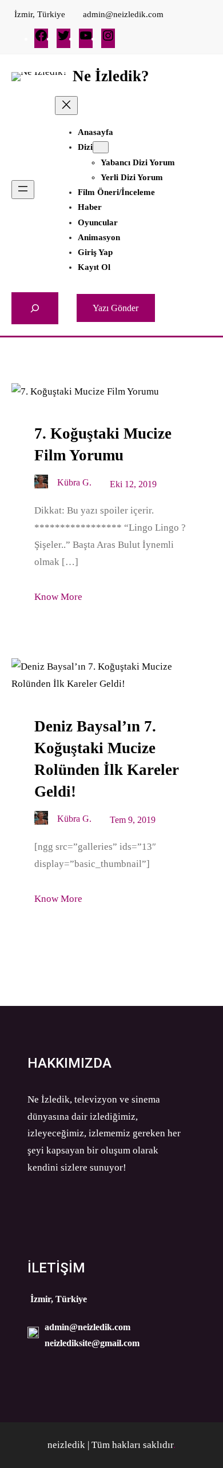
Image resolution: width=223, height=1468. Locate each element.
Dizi (85, 147)
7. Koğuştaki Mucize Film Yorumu (103, 444)
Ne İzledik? (111, 76)
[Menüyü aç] (22, 189)
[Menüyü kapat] (66, 105)
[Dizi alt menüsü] (101, 147)
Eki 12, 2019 (133, 484)
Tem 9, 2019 (133, 820)
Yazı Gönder (115, 308)
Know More (58, 596)
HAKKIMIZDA (69, 1063)
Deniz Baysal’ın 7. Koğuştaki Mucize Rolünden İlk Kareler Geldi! (106, 759)
